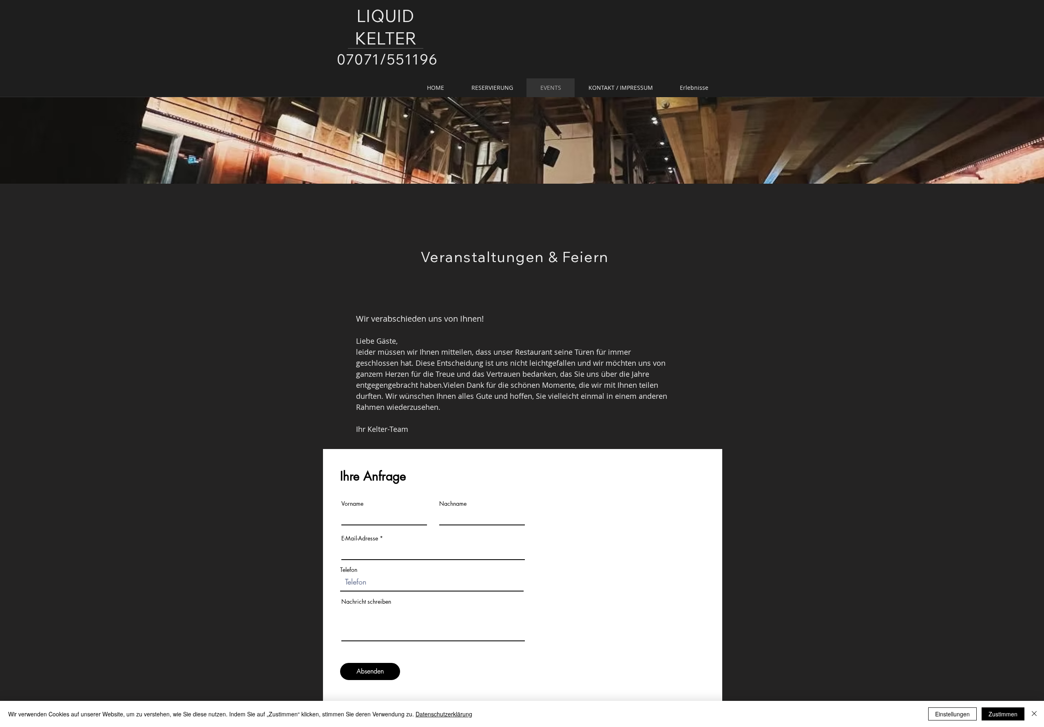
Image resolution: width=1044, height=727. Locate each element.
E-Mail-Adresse (359, 538)
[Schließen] (1034, 713)
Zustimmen (1003, 714)
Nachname (453, 504)
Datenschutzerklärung (444, 714)
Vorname (352, 504)
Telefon (348, 570)
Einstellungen (952, 714)
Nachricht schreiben (366, 602)
